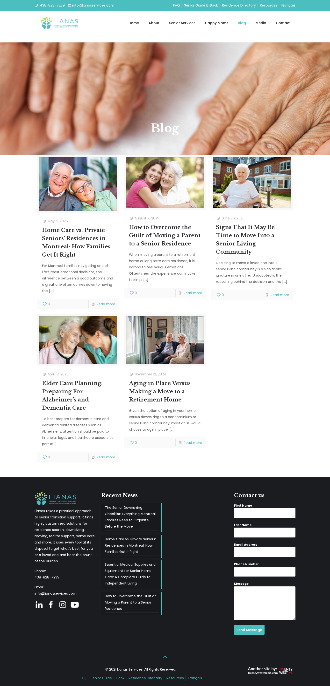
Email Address (245, 545)
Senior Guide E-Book (201, 5)
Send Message (249, 629)
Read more (106, 304)
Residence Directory (239, 5)
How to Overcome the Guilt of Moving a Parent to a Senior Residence (165, 235)
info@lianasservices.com (93, 5)
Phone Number (246, 564)
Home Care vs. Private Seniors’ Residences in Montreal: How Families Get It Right (130, 545)
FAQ (176, 5)
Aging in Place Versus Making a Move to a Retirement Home (160, 391)
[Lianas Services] (59, 23)
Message (241, 584)
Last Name (242, 525)
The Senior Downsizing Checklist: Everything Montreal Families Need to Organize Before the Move (130, 517)
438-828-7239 (52, 5)
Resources (268, 5)
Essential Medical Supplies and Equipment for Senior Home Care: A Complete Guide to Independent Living (130, 574)
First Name (243, 505)
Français (288, 5)
